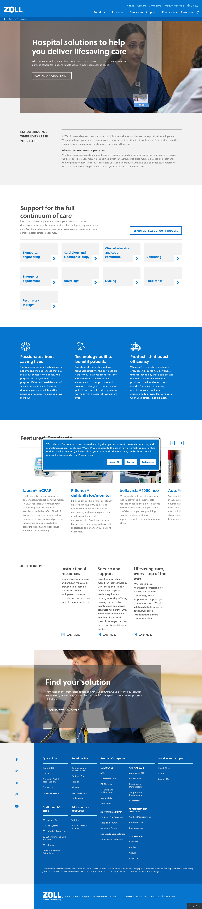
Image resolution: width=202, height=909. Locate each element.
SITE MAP (113, 896)
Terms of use (141, 896)
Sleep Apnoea (136, 827)
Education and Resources (177, 12)
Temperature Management (136, 794)
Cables (132, 847)
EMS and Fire (77, 776)
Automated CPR (108, 778)
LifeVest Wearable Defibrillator (51, 852)
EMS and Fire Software (111, 817)
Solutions (99, 12)
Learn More (73, 634)
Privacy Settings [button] (194, 906)
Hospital (75, 781)
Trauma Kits (106, 797)
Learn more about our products (156, 230)
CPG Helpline (126, 896)
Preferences (148, 462)
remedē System (50, 825)
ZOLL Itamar (49, 845)
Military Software (108, 828)
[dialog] (101, 454)
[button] (193, 6)
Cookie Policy (169, 896)
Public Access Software (111, 839)
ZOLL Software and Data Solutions (54, 838)
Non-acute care (79, 792)
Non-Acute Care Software (112, 833)
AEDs (102, 773)
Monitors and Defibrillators (106, 791)
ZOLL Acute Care (51, 820)
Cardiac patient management (79, 769)
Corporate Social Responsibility (51, 780)
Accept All (114, 462)
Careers (141, 5)
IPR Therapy (106, 784)
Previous (172, 443)
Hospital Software (109, 822)
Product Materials (174, 5)
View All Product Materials (79, 827)
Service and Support (142, 12)
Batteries (133, 841)
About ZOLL (48, 768)
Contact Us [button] (155, 5)
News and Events (51, 792)
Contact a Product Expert (51, 75)
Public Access (77, 798)
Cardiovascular (136, 822)
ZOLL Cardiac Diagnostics (55, 831)
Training (75, 820)
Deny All (131, 462)
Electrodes (134, 858)
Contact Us (48, 787)
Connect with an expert (64, 710)
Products (117, 12)
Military (75, 787)
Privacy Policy (155, 896)
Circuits (132, 852)
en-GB (194, 5)
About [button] (130, 5)
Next (181, 443)
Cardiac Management (140, 816)
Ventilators (105, 803)
